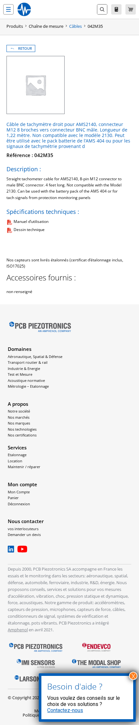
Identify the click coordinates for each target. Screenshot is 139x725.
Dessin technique (29, 229)
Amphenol (18, 630)
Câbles (75, 26)
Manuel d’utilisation (31, 221)
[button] (8, 9)
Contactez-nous (65, 710)
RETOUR (25, 48)
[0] (130, 9)
